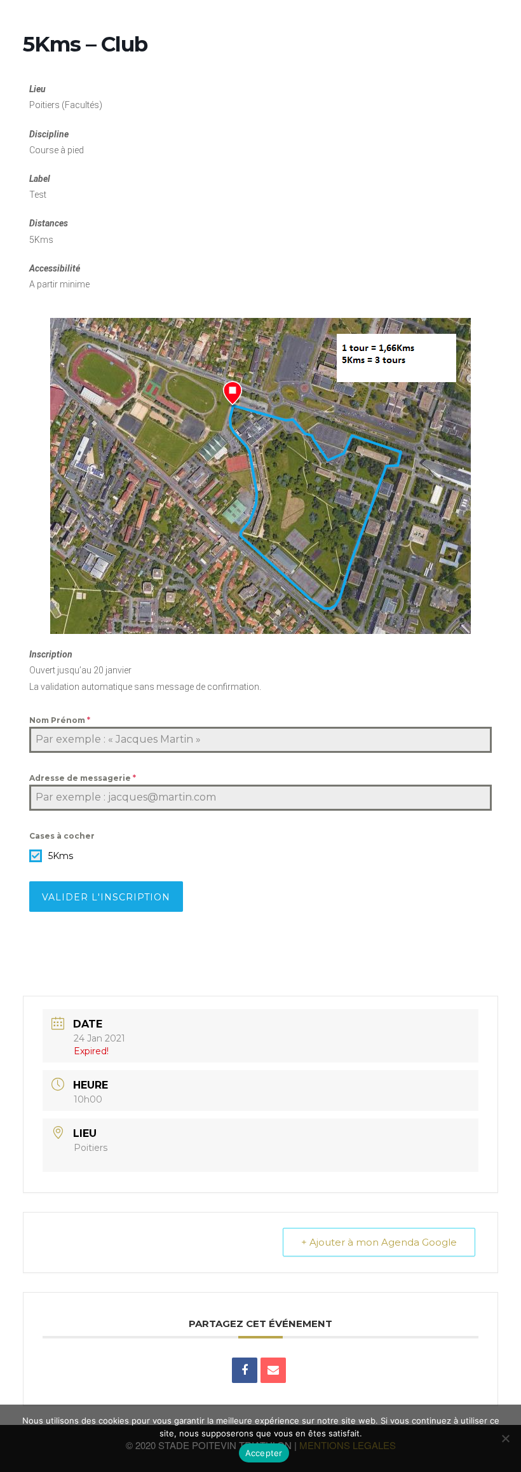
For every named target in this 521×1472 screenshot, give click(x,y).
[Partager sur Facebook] (244, 1370)
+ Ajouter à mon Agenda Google (379, 1242)
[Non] (505, 1438)
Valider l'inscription (106, 897)
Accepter (264, 1453)
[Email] (273, 1370)
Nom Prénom (59, 720)
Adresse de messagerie (82, 778)
